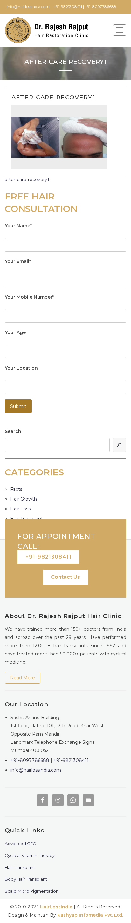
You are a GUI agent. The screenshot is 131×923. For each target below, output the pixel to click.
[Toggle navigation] (119, 30)
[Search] (120, 445)
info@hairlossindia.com (35, 770)
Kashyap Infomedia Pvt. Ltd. (90, 915)
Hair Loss (20, 509)
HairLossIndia (56, 907)
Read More (22, 677)
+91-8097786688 (29, 760)
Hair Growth (23, 499)
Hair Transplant (26, 519)
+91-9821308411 (48, 557)
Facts (16, 489)
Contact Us (65, 577)
